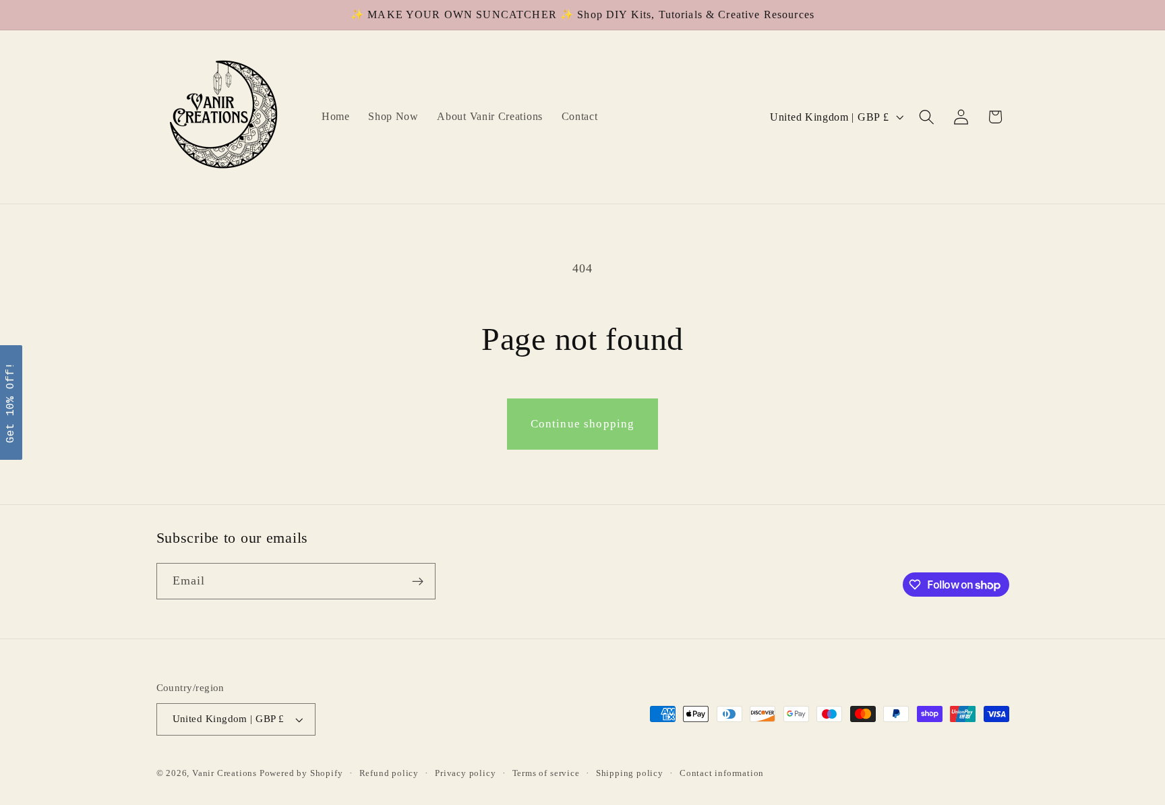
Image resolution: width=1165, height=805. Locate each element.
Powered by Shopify (301, 773)
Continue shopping (583, 423)
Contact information (722, 773)
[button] (926, 117)
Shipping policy (629, 773)
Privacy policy (465, 773)
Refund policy (389, 773)
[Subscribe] (417, 582)
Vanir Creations (226, 773)
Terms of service (546, 773)
